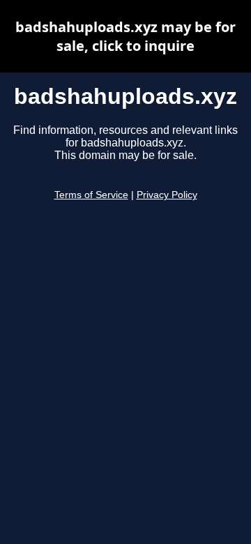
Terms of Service (91, 195)
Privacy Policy (167, 195)
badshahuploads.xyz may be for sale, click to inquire (125, 36)
